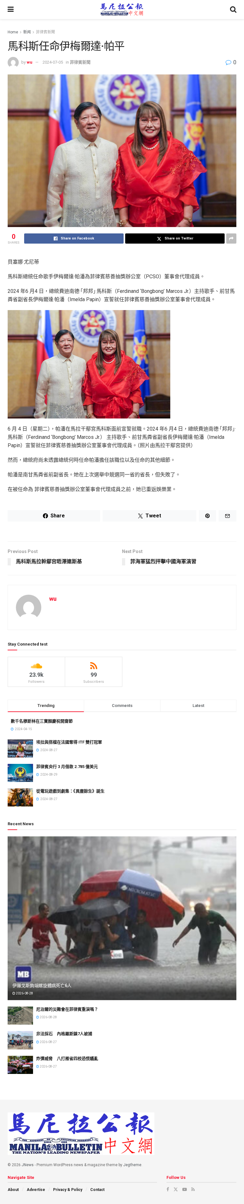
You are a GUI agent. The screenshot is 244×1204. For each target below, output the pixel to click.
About (13, 1189)
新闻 (27, 32)
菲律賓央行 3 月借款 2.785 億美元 (67, 766)
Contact (97, 1189)
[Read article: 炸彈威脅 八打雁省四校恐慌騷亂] (20, 1065)
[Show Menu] (11, 9)
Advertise (36, 1189)
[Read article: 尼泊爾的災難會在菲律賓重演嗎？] (20, 1016)
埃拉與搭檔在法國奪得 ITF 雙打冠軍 (69, 742)
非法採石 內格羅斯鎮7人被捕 (64, 1033)
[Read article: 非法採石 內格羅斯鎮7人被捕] (20, 1040)
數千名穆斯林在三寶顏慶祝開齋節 (42, 721)
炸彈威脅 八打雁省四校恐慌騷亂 (67, 1058)
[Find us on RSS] (193, 1189)
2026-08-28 (24, 993)
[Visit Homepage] (122, 9)
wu (29, 62)
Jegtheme (132, 1165)
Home (13, 32)
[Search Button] (233, 9)
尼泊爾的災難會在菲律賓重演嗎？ (67, 1009)
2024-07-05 (53, 62)
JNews (28, 1165)
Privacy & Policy (67, 1189)
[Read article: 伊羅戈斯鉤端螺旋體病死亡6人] (122, 918)
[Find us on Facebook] (167, 1189)
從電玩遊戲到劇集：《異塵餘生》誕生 (70, 791)
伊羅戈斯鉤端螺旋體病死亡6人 (41, 985)
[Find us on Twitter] (175, 1189)
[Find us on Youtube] (184, 1189)
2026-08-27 (48, 1042)
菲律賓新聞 (45, 32)
